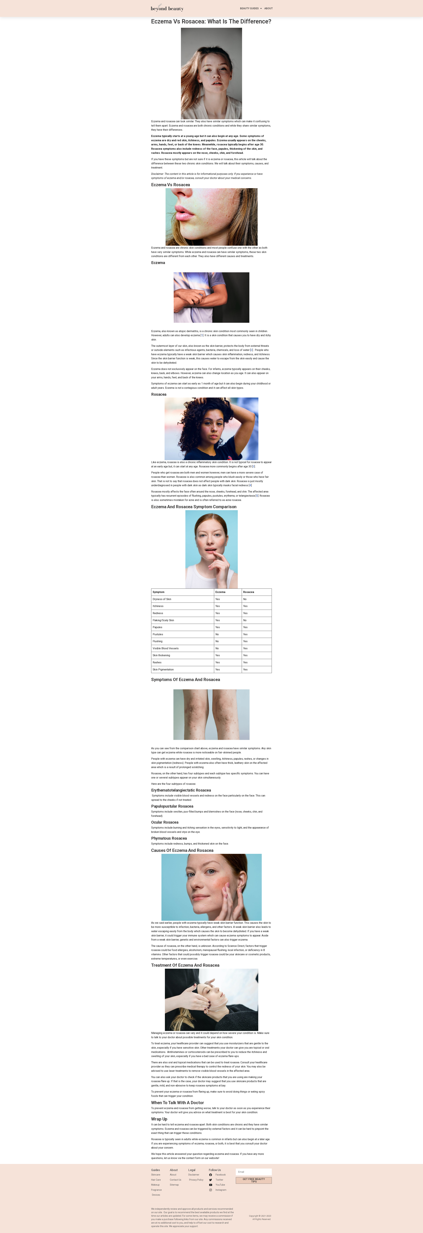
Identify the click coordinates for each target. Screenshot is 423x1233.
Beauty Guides (249, 8)
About (268, 8)
